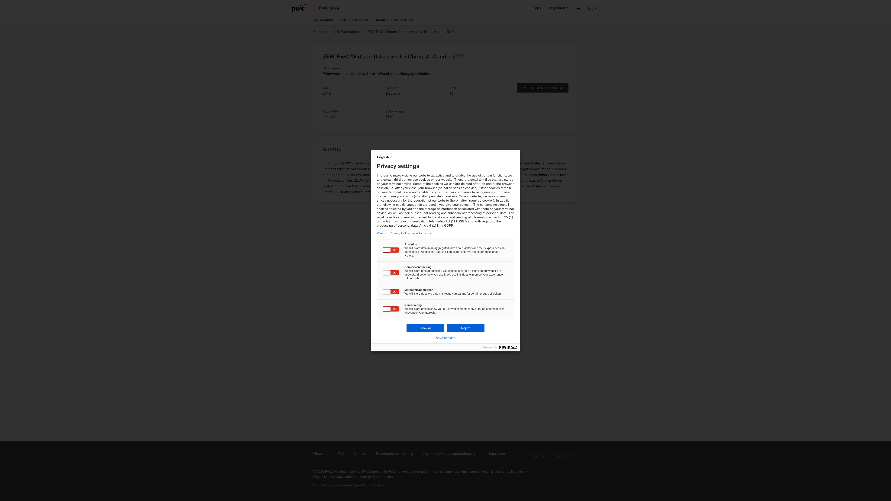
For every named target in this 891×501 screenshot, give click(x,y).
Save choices (445, 338)
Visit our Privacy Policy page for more (404, 233)
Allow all (425, 328)
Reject (465, 328)
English (383, 157)
